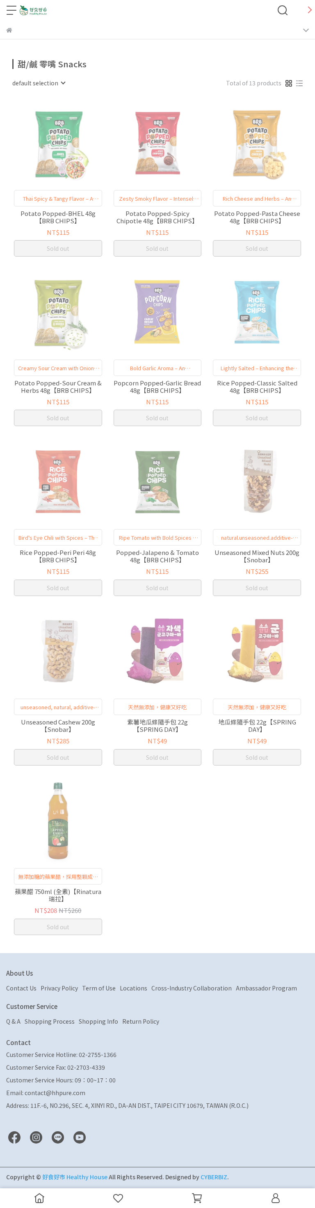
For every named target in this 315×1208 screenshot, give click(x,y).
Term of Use (99, 988)
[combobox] (38, 83)
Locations (133, 988)
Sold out (58, 248)
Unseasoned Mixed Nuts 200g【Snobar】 (257, 556)
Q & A (13, 1021)
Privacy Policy (59, 988)
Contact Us (21, 988)
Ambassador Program (266, 988)
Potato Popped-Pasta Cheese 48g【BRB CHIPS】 (257, 217)
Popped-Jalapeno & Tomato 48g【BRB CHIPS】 (157, 556)
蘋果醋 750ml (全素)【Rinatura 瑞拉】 (58, 895)
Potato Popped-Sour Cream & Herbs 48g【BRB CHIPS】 (58, 386)
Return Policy (140, 1021)
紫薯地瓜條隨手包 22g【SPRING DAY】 (157, 725)
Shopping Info (98, 1021)
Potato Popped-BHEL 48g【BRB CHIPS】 (58, 217)
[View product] (46, 142)
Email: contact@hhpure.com (45, 1093)
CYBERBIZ (214, 1177)
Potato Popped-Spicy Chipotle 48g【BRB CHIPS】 (157, 217)
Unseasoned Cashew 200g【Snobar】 (58, 725)
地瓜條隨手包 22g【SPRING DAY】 (257, 725)
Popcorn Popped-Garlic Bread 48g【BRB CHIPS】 (157, 386)
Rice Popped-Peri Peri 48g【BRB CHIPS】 (58, 556)
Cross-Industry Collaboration (191, 988)
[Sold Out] (69, 142)
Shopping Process (50, 1021)
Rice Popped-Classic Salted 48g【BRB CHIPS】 (257, 386)
